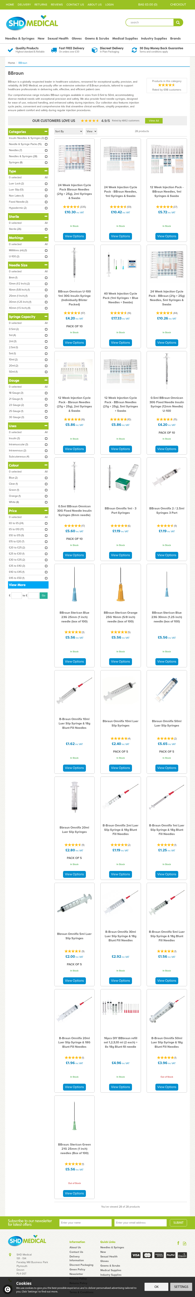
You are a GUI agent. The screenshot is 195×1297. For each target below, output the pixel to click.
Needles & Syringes (112, 1247)
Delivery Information (77, 1258)
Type (12, 171)
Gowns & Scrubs (110, 1266)
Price (13, 511)
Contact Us (76, 1252)
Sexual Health (108, 1257)
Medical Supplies (110, 1270)
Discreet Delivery (111, 48)
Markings (16, 238)
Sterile (14, 216)
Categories (17, 132)
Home (10, 4)
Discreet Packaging (81, 1265)
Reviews (57, 4)
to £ (25, 596)
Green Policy (77, 1270)
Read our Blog (184, 1243)
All (46, 177)
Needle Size (18, 265)
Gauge (14, 380)
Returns (40, 4)
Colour (14, 465)
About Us (75, 1247)
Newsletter (76, 1274)
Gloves (104, 1261)
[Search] (178, 22)
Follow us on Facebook (178, 1243)
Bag (141, 4)
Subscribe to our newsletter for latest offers (30, 1222)
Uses (12, 426)
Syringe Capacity (22, 317)
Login (109, 4)
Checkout (178, 4)
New (103, 1252)
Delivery (24, 4)
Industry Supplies (110, 1275)
